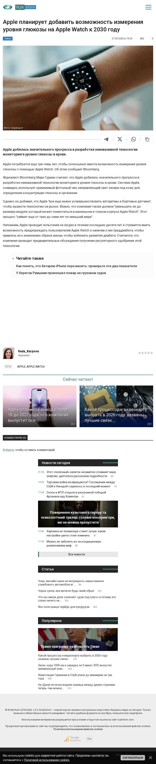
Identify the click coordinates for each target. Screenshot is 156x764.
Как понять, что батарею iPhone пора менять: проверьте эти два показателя (76, 266)
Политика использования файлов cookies (78, 729)
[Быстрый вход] (135, 7)
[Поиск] (122, 7)
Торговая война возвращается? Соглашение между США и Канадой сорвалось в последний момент (82, 484)
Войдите (8, 450)
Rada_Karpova (28, 351)
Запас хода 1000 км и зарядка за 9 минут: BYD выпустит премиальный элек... (75, 667)
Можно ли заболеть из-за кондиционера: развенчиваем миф (74, 543)
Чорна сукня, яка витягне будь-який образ (70, 591)
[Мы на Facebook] (40, 701)
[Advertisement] (78, 315)
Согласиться (133, 757)
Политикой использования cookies (46, 760)
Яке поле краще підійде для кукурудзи (67, 607)
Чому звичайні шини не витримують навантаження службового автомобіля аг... (71, 582)
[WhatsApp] (133, 139)
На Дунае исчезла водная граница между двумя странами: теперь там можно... (76, 686)
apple (21, 366)
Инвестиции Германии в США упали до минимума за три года (75, 676)
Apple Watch (36, 366)
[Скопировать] (147, 139)
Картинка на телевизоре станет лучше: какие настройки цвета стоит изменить (76, 533)
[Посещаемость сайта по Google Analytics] (72, 739)
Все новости (76, 554)
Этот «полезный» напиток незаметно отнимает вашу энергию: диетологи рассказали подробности (81, 474)
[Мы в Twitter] (116, 701)
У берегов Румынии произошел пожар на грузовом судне (61, 273)
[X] (120, 139)
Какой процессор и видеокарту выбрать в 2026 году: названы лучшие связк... (73, 657)
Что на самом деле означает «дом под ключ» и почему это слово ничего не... (77, 598)
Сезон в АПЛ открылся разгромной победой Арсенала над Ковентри (76, 494)
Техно (8, 38)
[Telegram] (106, 139)
